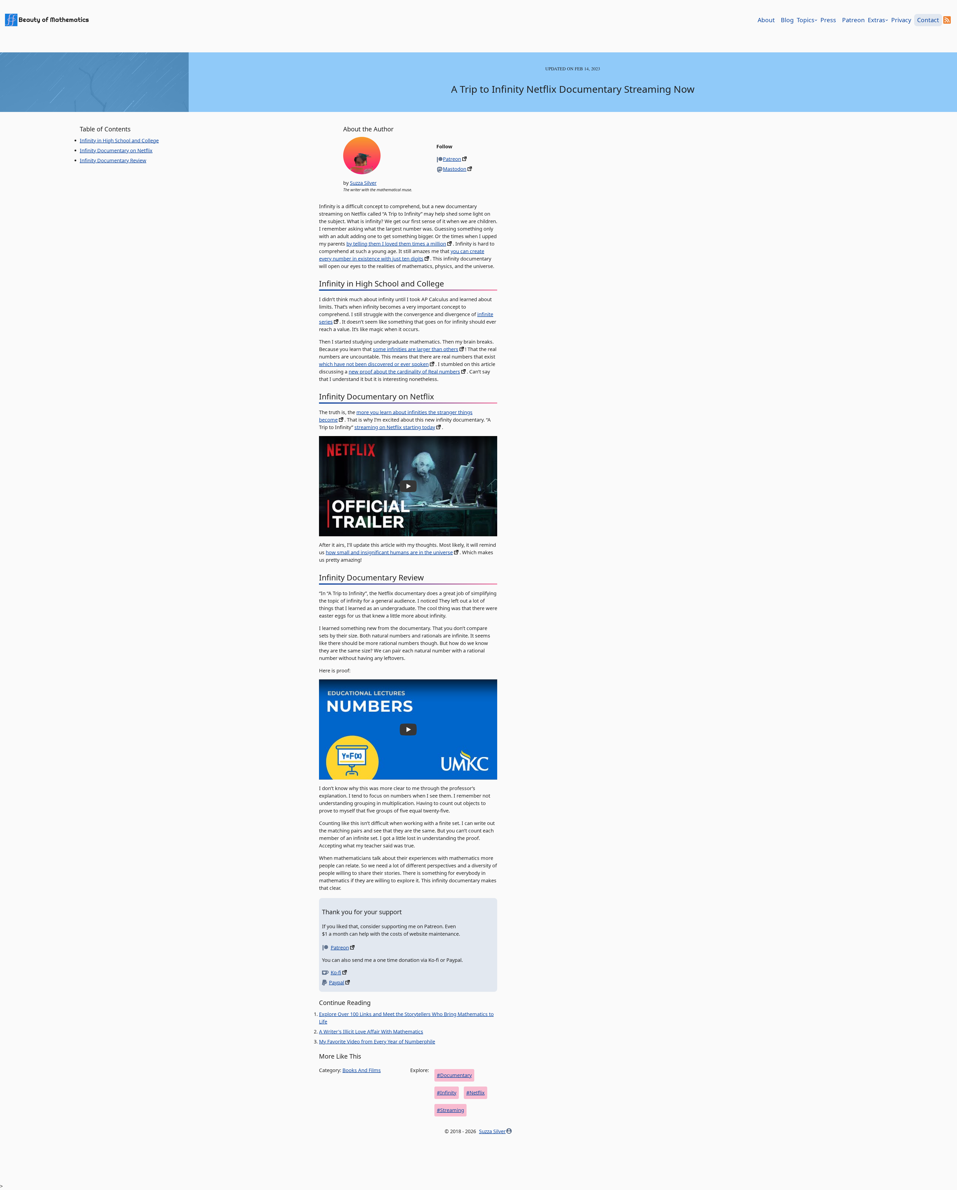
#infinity (446, 1092)
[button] (408, 486)
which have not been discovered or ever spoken (374, 364)
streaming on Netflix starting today (394, 427)
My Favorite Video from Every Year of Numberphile (377, 1041)
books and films (361, 1070)
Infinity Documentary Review (113, 160)
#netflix (475, 1092)
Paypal (336, 982)
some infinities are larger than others (415, 349)
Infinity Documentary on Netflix (116, 150)
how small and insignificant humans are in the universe (389, 552)
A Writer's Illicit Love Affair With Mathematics (371, 1031)
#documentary (454, 1075)
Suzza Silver (363, 183)
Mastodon (454, 169)
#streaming (450, 1110)
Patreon (452, 159)
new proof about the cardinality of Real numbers (404, 371)
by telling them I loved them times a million (396, 243)
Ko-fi (336, 972)
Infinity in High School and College (119, 140)
